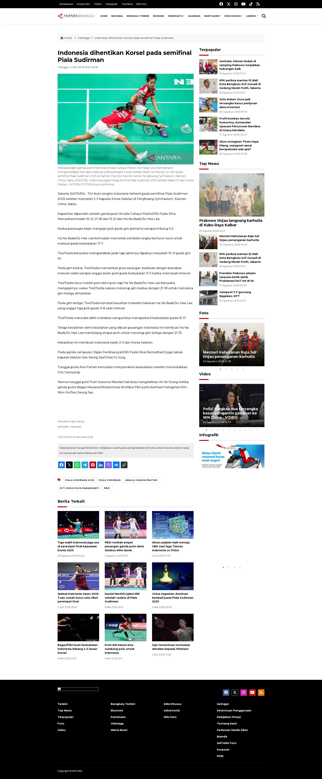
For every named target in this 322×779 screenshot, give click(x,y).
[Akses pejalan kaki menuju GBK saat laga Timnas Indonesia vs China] (173, 524)
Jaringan (223, 704)
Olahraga (194, 16)
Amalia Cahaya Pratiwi (141, 480)
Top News (127, 4)
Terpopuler (111, 4)
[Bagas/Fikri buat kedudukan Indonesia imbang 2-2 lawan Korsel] (78, 627)
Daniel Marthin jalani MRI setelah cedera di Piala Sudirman (122, 597)
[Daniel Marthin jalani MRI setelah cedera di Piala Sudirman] (125, 576)
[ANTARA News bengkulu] (76, 16)
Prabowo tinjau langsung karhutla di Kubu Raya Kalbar (230, 222)
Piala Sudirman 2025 (79, 480)
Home (104, 16)
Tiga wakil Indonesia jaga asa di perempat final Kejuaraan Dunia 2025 (78, 546)
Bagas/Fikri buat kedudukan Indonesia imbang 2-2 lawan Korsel (78, 649)
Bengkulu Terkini (138, 16)
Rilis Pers (141, 4)
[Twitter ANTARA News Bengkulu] (229, 4)
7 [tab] (240, 430)
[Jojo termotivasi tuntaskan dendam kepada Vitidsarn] (173, 627)
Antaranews (66, 4)
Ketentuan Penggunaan (234, 710)
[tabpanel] (231, 344)
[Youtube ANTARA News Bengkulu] (243, 4)
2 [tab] (226, 369)
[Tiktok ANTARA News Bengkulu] (251, 4)
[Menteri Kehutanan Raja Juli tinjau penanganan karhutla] (208, 241)
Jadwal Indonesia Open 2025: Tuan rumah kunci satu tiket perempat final (78, 597)
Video (205, 374)
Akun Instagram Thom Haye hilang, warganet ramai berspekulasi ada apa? (239, 145)
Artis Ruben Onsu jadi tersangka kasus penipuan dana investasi (238, 103)
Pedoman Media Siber (232, 730)
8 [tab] (246, 430)
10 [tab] (257, 430)
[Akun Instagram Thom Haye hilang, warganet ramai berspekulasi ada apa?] (208, 147)
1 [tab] (220, 369)
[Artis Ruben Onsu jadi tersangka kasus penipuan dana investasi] (208, 105)
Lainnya (251, 16)
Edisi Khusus (233, 16)
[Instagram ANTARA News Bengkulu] (236, 4)
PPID (220, 756)
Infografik (209, 435)
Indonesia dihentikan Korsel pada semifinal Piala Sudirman (134, 38)
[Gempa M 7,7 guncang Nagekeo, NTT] (208, 297)
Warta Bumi (211, 16)
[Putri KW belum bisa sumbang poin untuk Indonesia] (125, 627)
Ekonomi (158, 16)
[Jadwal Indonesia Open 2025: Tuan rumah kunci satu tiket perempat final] (78, 576)
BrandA (222, 736)
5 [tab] (243, 369)
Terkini (98, 4)
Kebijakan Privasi (229, 717)
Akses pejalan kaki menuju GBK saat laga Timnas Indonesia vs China (171, 546)
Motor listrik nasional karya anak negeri (228, 552)
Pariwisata (175, 16)
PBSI (107, 488)
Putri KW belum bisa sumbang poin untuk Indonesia (119, 649)
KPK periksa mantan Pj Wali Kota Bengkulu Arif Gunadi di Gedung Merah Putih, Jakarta (240, 84)
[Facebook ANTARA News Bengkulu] (221, 4)
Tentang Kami (227, 723)
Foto (204, 313)
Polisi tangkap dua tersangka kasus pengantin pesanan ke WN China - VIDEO (230, 413)
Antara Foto (83, 4)
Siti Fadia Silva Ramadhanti (80, 488)
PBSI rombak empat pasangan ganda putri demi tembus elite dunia (124, 546)
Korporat (223, 749)
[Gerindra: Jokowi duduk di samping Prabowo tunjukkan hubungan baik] (208, 66)
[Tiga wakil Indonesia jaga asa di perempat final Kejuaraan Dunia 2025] (78, 524)
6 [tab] (234, 430)
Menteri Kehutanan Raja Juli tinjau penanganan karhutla (229, 354)
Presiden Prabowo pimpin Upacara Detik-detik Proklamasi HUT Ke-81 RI (237, 277)
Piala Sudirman (110, 480)
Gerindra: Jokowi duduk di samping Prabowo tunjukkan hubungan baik (239, 65)
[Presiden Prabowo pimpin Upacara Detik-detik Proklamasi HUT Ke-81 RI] (208, 278)
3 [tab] (232, 369)
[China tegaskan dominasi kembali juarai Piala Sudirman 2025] (173, 576)
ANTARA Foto (226, 743)
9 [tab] (251, 430)
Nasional (117, 16)
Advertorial (172, 710)
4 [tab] (237, 369)
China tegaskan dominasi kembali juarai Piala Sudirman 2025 (172, 597)
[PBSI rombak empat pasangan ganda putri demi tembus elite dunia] (125, 524)
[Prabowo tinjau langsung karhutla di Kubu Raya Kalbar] (231, 195)
